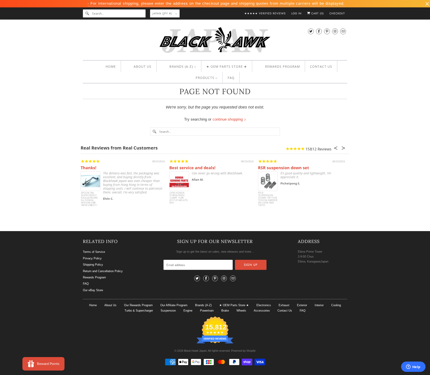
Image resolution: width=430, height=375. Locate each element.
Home (93, 305)
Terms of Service (94, 252)
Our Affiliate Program (173, 305)
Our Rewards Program (138, 305)
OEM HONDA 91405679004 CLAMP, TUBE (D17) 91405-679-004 (179, 198)
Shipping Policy (93, 264)
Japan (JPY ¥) (163, 13)
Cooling (336, 305)
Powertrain (207, 310)
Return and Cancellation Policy (103, 271)
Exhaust (284, 305)
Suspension (168, 310)
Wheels (241, 310)
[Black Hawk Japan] (215, 41)
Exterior (302, 305)
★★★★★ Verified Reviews (265, 13)
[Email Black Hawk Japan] (343, 31)
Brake (225, 310)
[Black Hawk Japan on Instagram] (335, 31)
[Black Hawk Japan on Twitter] (311, 31)
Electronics (263, 305)
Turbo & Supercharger (139, 310)
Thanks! (88, 167)
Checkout (337, 13)
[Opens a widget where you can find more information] (413, 367)
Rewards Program (94, 277)
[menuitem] (106, 66)
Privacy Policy (92, 258)
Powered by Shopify (243, 350)
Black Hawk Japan (195, 350)
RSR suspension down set (283, 167)
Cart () (317, 13)
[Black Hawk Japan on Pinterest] (327, 31)
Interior (319, 305)
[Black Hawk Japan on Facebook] (319, 31)
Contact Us (284, 310)
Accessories (262, 310)
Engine (187, 310)
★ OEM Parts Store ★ (234, 305)
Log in (296, 13)
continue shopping (228, 119)
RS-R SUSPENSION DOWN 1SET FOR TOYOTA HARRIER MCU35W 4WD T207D (267, 199)
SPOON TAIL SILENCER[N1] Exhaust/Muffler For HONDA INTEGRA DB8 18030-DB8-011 (89, 199)
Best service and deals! (192, 167)
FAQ (86, 283)
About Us (110, 305)
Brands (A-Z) (203, 305)
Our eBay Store (93, 290)
